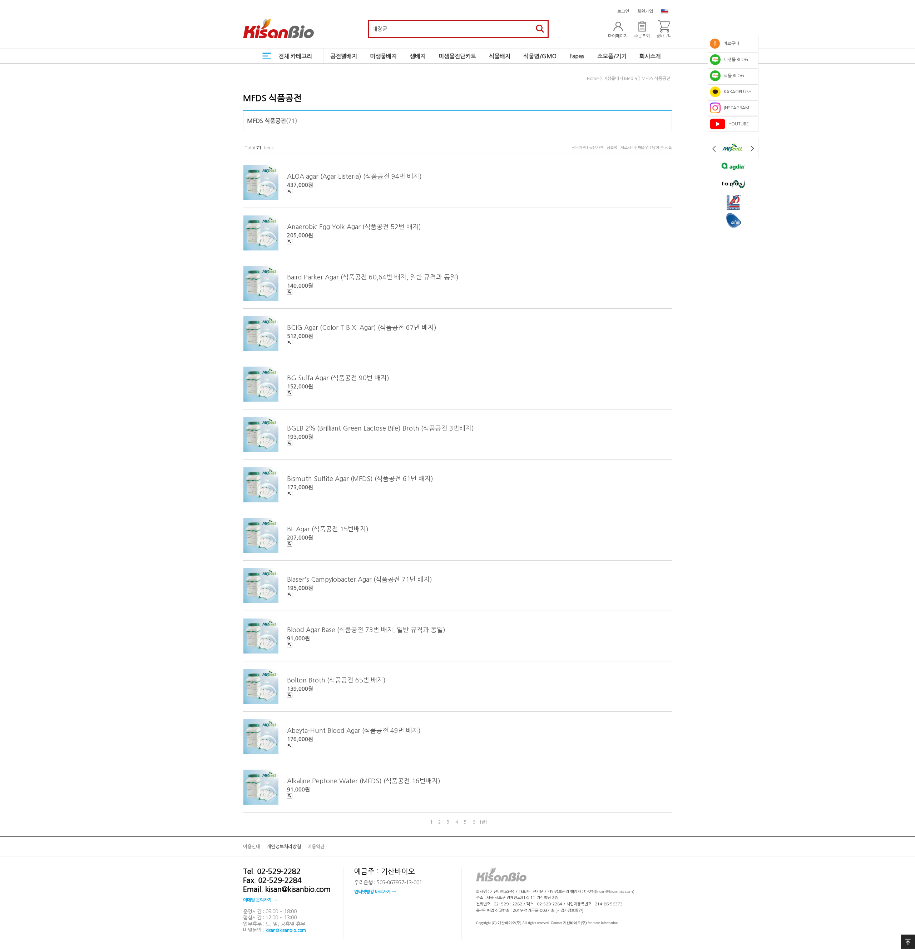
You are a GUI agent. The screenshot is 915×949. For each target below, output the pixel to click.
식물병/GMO (540, 56)
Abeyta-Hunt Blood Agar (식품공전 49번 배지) (354, 730)
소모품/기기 (612, 56)
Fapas (576, 56)
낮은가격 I (580, 148)
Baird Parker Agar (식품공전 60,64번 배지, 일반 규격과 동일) (373, 277)
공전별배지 (343, 56)
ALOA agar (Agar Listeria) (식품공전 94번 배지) (354, 176)
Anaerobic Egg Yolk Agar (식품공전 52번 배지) (354, 226)
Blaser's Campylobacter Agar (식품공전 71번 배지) (359, 579)
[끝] (483, 822)
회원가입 (645, 11)
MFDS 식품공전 (656, 79)
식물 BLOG (732, 76)
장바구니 (664, 36)
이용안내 (251, 846)
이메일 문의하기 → (260, 900)
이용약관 (316, 846)
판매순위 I (643, 148)
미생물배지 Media (620, 79)
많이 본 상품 (662, 148)
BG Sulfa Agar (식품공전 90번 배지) (338, 377)
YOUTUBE (737, 124)
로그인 (623, 11)
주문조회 (642, 36)
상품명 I (613, 148)
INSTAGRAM (735, 108)
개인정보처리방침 (284, 846)
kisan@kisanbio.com (286, 930)
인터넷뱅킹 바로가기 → (375, 892)
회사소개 (650, 56)
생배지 (418, 56)
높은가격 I (598, 148)
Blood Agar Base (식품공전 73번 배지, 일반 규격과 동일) (366, 629)
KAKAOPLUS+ (736, 92)
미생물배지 (383, 56)
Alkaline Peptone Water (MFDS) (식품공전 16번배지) (363, 780)
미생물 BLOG (734, 60)
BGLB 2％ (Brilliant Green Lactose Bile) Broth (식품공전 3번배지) (380, 428)
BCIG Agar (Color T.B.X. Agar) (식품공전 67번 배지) (361, 327)
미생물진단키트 (457, 56)
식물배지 (499, 56)
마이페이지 (618, 36)
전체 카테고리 (295, 56)
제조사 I (627, 148)
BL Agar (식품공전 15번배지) (328, 529)
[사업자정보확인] (569, 911)
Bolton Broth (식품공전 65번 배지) (336, 680)
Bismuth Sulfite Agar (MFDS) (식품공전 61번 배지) (360, 478)
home (593, 79)
